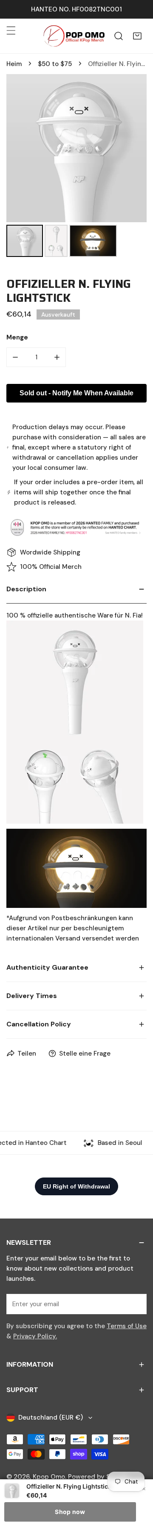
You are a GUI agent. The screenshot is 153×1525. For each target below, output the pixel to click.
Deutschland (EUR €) (50, 1417)
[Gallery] (76, 166)
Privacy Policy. (35, 1336)
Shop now (70, 1511)
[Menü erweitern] (11, 30)
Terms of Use (127, 1326)
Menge (17, 337)
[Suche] (118, 36)
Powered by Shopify (99, 1477)
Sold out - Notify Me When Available (76, 393)
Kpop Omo (49, 1477)
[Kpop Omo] (73, 36)
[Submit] (135, 1303)
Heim (14, 64)
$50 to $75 (55, 64)
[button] (137, 36)
